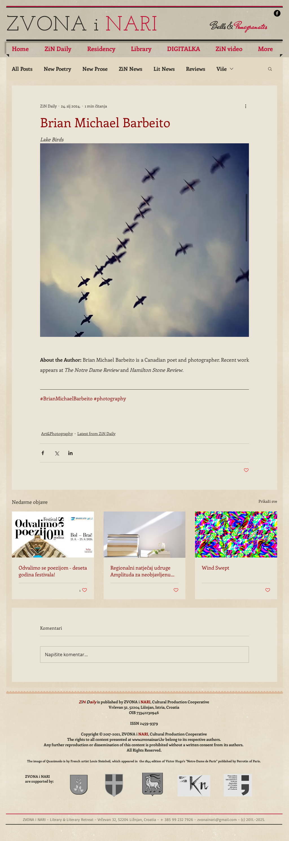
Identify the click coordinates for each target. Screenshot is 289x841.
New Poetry (57, 68)
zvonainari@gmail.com (217, 819)
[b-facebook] (277, 13)
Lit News (164, 68)
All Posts (22, 68)
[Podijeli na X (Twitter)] (56, 453)
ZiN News (130, 68)
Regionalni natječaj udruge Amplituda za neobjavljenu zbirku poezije (140, 571)
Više (221, 68)
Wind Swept (215, 567)
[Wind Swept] (236, 534)
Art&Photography (57, 433)
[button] (270, 68)
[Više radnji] (245, 105)
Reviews (195, 68)
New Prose (95, 68)
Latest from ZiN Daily (96, 433)
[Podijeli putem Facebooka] (42, 453)
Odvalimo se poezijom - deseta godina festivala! (53, 571)
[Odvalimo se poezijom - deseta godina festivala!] (53, 534)
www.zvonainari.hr (148, 739)
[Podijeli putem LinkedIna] (70, 453)
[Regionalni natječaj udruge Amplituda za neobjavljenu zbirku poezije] (145, 534)
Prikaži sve (268, 501)
